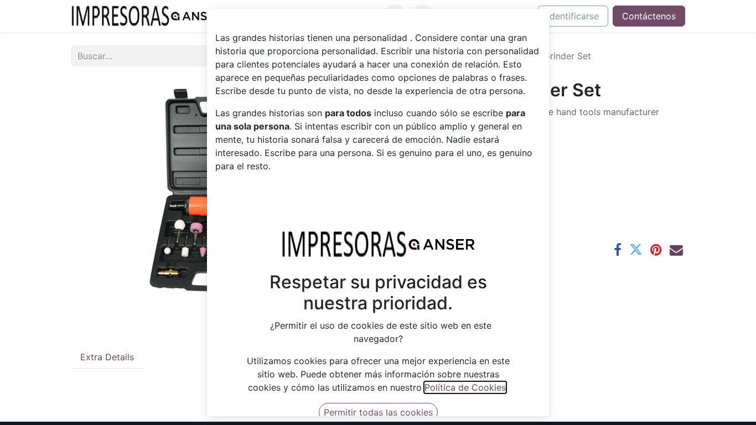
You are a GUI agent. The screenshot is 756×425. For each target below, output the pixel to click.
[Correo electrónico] (676, 249)
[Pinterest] (656, 249)
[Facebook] (618, 249)
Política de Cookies (465, 387)
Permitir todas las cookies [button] (378, 412)
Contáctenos (649, 16)
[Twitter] (636, 249)
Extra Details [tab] (107, 356)
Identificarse (573, 16)
